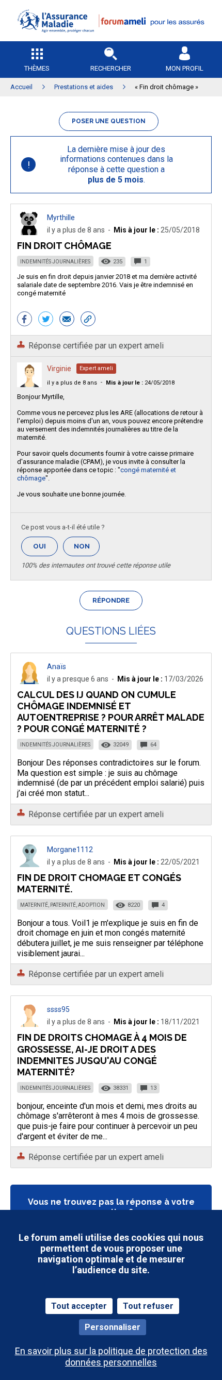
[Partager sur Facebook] (24, 320)
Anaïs (56, 666)
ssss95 (58, 1009)
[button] (111, 39)
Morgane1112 (70, 849)
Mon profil (184, 68)
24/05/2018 (140, 382)
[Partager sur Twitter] (45, 320)
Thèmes (37, 68)
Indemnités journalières (55, 261)
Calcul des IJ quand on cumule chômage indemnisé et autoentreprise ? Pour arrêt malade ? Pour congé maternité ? (110, 711)
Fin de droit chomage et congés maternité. (99, 883)
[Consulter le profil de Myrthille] (29, 232)
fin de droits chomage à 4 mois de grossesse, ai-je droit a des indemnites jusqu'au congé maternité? (102, 1054)
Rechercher (110, 68)
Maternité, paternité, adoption (62, 905)
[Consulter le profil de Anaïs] (29, 681)
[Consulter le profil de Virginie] (29, 384)
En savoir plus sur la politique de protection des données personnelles (111, 1356)
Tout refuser (148, 1306)
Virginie (59, 368)
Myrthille (61, 217)
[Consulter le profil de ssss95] (29, 1024)
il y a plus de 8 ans (72, 382)
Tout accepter (79, 1306)
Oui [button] (45, 546)
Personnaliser (112, 1327)
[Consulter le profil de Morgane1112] (29, 864)
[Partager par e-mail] (66, 320)
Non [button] (87, 549)
